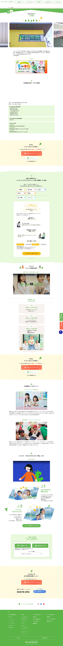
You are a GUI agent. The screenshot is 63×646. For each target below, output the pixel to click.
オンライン (30, 197)
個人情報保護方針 (44, 637)
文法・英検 (20, 197)
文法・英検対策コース (25, 627)
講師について (11, 616)
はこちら (41, 591)
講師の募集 (35, 623)
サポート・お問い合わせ (51, 619)
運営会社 (18, 637)
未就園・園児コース (25, 619)
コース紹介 (22, 614)
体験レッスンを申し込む (32, 153)
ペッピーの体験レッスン (51, 614)
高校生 (29, 193)
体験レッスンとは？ (32, 158)
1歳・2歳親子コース (25, 616)
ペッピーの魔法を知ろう (19, 2)
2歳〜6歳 (30, 189)
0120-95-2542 (23, 592)
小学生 (39, 189)
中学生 (19, 193)
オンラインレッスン (25, 629)
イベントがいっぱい (12, 623)
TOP (9, 7)
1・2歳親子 (20, 189)
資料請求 (48, 616)
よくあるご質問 (35, 621)
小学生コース (24, 621)
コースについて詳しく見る (31, 253)
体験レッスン (61, 326)
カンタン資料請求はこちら (31, 161)
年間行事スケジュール (12, 625)
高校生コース (24, 625)
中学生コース (24, 623)
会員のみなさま (49, 621)
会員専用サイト (11, 1)
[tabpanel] (30, 34)
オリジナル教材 (11, 621)
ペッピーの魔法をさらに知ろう (31, 525)
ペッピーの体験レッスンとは (48, 2)
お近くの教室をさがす (37, 619)
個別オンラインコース (25, 631)
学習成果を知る (11, 627)
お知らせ (34, 616)
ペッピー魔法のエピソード (38, 2)
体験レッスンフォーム (32, 309)
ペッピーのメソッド (12, 619)
